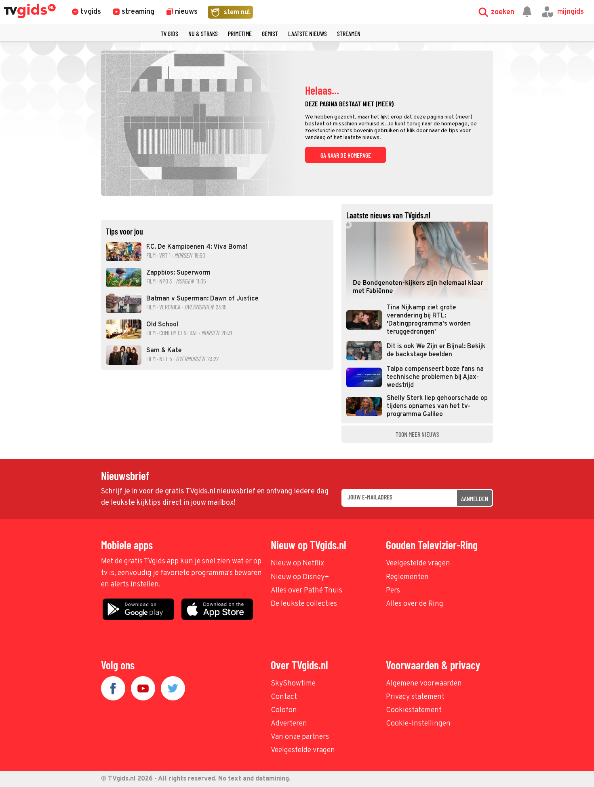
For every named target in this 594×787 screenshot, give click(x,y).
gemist (270, 33)
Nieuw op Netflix (297, 563)
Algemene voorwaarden (424, 683)
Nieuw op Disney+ (300, 577)
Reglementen (407, 577)
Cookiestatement (414, 710)
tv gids (169, 33)
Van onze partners (300, 737)
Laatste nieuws (307, 33)
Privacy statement (415, 697)
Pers (393, 590)
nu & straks (203, 33)
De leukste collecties (304, 604)
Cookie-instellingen (418, 723)
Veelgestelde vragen (418, 563)
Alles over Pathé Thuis (306, 590)
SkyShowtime (293, 683)
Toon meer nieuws (417, 434)
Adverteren (289, 723)
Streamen (348, 33)
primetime (240, 33)
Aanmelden (474, 498)
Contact (284, 697)
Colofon (284, 710)
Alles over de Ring (414, 604)
